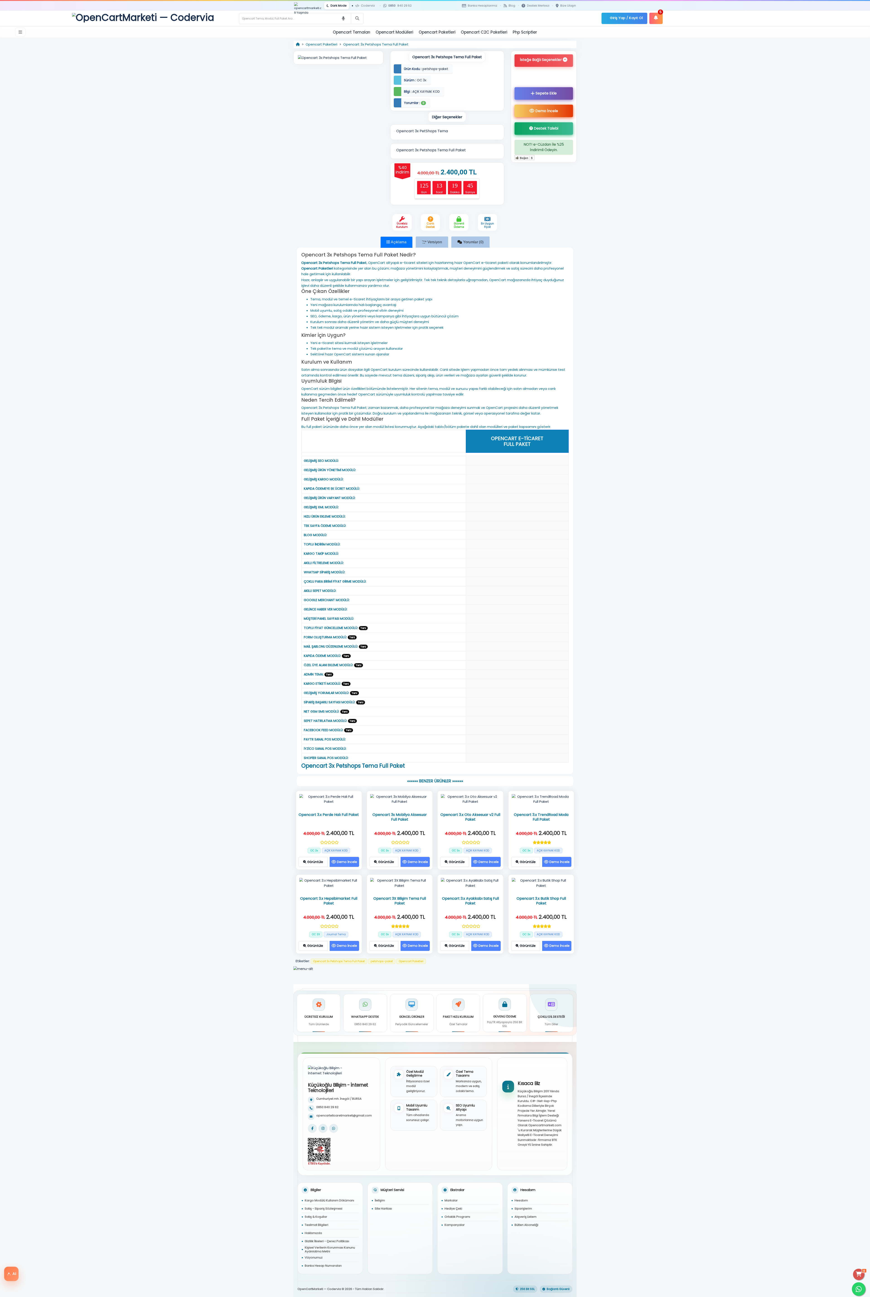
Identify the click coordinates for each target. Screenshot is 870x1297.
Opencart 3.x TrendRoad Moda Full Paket (541, 817)
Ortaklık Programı (457, 1217)
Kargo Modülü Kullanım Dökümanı (329, 1200)
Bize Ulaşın (568, 5)
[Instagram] (323, 1128)
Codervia (368, 5)
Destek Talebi (545, 128)
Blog (512, 5)
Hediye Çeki (453, 1208)
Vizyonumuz (314, 1257)
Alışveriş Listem (525, 1217)
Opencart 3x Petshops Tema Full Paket (375, 44)
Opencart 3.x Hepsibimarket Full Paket (328, 901)
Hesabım (521, 1200)
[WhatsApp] (333, 1128)
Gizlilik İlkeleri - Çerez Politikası (327, 1241)
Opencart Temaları (351, 32)
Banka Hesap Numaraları (323, 1265)
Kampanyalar (455, 1225)
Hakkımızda (313, 1233)
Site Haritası (383, 1208)
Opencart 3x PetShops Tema (421, 131)
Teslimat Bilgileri (316, 1225)
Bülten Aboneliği (526, 1225)
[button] (544, 60)
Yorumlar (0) (472, 242)
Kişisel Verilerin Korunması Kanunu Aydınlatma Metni (330, 1250)
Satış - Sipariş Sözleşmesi (323, 1208)
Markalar (451, 1200)
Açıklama (398, 242)
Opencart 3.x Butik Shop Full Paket (541, 901)
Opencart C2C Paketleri (484, 32)
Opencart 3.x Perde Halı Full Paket (329, 814)
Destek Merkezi (538, 5)
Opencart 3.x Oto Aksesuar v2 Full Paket (470, 817)
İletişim (380, 1200)
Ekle (546, 93)
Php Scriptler (525, 32)
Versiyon (434, 242)
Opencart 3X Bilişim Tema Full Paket (399, 901)
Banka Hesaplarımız (482, 5)
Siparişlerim (523, 1208)
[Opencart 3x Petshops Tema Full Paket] (338, 57)
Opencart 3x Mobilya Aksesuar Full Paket (399, 817)
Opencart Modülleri (394, 32)
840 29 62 (400, 5)
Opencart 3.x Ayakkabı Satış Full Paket (470, 901)
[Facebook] (312, 1128)
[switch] (336, 6)
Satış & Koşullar (316, 1217)
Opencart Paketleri (437, 32)
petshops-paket (382, 961)
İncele (546, 110)
